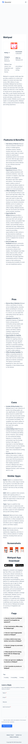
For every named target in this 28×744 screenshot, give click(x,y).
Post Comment (7, 726)
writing (22, 677)
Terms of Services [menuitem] (14, 737)
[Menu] (25, 2)
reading (6, 677)
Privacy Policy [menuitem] (10, 735)
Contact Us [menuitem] (18, 735)
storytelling (14, 677)
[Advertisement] (14, 19)
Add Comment (7, 707)
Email (4, 697)
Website (5, 702)
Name (4, 693)
